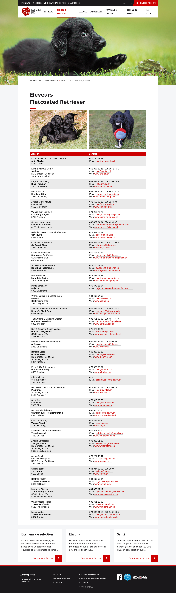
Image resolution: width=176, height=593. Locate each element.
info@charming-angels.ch (108, 214)
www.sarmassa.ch (103, 405)
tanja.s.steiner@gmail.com (108, 321)
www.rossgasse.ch (103, 461)
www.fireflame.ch (102, 484)
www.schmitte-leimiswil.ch (106, 415)
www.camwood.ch (103, 207)
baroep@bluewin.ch (105, 413)
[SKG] (140, 577)
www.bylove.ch (101, 347)
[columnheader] (59, 154)
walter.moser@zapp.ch (107, 504)
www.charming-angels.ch (106, 217)
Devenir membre (61, 578)
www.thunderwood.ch (104, 436)
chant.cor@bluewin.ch (106, 245)
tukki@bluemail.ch (105, 235)
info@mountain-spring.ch (108, 278)
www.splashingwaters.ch (106, 494)
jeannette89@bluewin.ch (108, 311)
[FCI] (127, 577)
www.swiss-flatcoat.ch (104, 237)
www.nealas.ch (101, 301)
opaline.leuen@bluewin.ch (108, 344)
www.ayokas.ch (101, 174)
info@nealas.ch (103, 298)
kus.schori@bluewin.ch (107, 331)
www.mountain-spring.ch (106, 280)
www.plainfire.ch (102, 392)
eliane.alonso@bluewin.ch (108, 380)
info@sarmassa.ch (105, 402)
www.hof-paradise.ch (104, 324)
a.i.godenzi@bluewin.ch (107, 268)
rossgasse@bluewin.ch (107, 458)
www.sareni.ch (101, 474)
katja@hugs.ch (103, 184)
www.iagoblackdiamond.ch (107, 270)
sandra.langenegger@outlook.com (112, 224)
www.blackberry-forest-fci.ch (107, 334)
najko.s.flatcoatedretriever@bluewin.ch (114, 288)
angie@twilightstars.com (107, 443)
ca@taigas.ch (102, 423)
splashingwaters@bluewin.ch (110, 491)
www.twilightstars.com (104, 446)
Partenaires (87, 586)
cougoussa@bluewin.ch (107, 194)
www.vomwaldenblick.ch (106, 517)
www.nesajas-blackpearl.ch (107, 313)
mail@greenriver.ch (105, 354)
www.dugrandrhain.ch (104, 247)
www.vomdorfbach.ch (104, 507)
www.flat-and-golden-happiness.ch (110, 258)
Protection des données (93, 578)
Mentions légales (90, 574)
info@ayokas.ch (103, 171)
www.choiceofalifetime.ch (106, 227)
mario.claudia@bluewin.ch (108, 255)
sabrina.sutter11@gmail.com (109, 433)
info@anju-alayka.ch (106, 161)
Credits (84, 582)
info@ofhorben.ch (104, 369)
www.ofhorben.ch (102, 372)
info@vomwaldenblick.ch (108, 514)
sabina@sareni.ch (104, 471)
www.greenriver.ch (103, 357)
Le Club (57, 574)
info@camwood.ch (105, 204)
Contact (57, 582)
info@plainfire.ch (104, 390)
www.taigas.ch (101, 425)
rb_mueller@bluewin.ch (107, 481)
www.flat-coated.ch (103, 186)
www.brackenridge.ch (104, 196)
